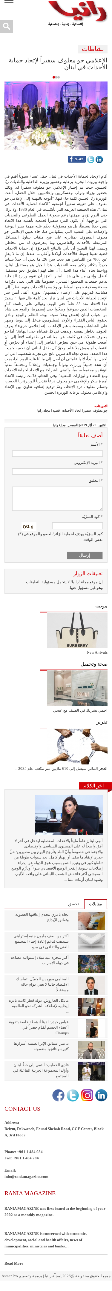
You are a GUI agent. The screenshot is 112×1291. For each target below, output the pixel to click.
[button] (56, 115)
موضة (101, 606)
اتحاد (78, 410)
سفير (87, 410)
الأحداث (67, 410)
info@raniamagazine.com (26, 1176)
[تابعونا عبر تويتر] (72, 1095)
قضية (56, 410)
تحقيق (73, 904)
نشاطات (93, 49)
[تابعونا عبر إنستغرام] (86, 1095)
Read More (13, 1263)
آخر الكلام (93, 786)
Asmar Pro (9, 1276)
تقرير (102, 722)
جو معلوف (100, 410)
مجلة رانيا (43, 410)
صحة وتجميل (94, 664)
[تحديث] (29, 526)
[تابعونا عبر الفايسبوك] (58, 1095)
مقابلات (95, 904)
